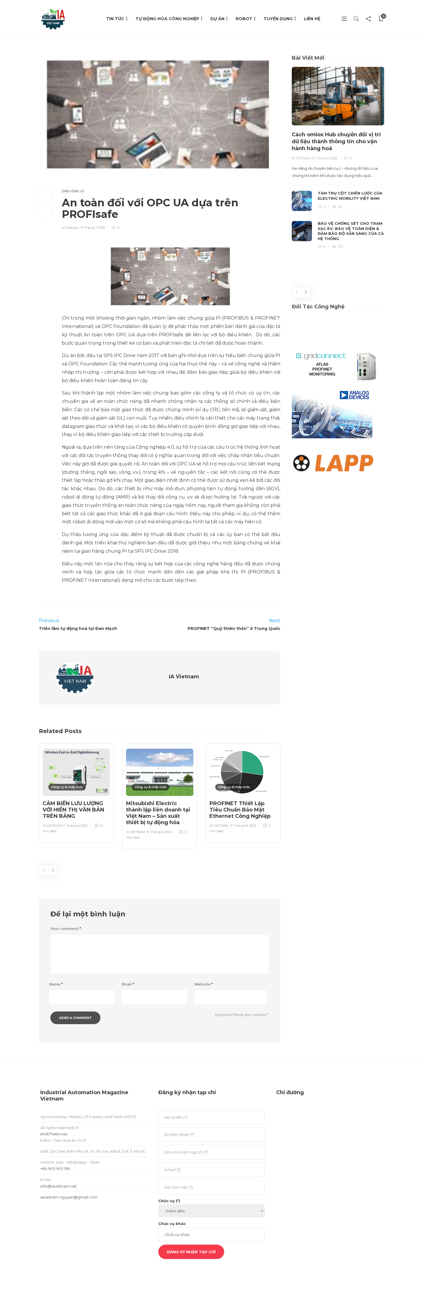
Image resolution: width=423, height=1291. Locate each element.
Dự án (217, 18)
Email (128, 984)
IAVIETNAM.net (54, 1134)
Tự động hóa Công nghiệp (167, 18)
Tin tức (115, 18)
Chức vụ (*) (169, 1200)
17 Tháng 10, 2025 (243, 826)
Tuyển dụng (278, 18)
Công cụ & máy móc (67, 787)
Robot (244, 18)
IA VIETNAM (52, 826)
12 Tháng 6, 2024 (159, 832)
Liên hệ (312, 18)
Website (203, 984)
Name (56, 984)
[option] (76, 792)
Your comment (65, 928)
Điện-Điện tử (73, 191)
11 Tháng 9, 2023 (75, 826)
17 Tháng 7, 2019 (93, 228)
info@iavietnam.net (58, 1186)
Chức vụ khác (172, 1223)
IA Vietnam (70, 228)
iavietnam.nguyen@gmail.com (69, 1197)
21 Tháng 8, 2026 (324, 158)
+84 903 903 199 (55, 1168)
